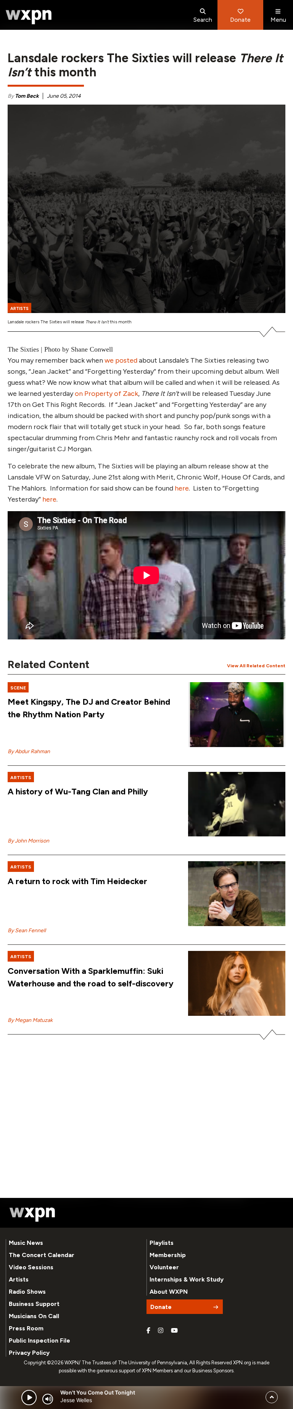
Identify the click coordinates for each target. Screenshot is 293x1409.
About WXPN (169, 1291)
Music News (26, 1242)
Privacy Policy (29, 1352)
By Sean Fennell (27, 930)
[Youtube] (174, 1331)
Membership (168, 1255)
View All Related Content (256, 665)
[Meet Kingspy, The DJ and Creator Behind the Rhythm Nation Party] (236, 714)
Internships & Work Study (187, 1279)
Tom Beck (27, 96)
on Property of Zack (106, 393)
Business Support (34, 1303)
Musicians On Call (34, 1316)
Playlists (162, 1242)
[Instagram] (160, 1331)
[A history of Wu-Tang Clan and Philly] (236, 804)
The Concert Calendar (41, 1255)
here (182, 488)
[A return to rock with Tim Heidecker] (236, 893)
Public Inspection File (39, 1340)
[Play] (29, 1397)
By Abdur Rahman (29, 751)
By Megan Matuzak (30, 1020)
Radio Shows (27, 1291)
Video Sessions (31, 1267)
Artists (19, 1279)
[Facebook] (148, 1331)
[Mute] (47, 1399)
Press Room (26, 1328)
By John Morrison (28, 841)
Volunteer (164, 1267)
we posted (121, 360)
